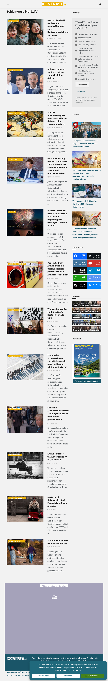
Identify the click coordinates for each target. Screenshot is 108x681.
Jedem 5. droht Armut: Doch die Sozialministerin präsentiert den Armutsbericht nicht (57, 269)
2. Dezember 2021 (55, 38)
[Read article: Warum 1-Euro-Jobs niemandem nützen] (25, 552)
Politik (12, 212)
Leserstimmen (15, 310)
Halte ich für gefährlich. (87, 45)
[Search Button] (100, 4)
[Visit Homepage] (54, 4)
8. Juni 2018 (53, 229)
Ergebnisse (81, 92)
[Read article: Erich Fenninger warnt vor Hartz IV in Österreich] (25, 465)
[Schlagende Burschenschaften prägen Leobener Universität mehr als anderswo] (86, 129)
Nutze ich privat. (84, 38)
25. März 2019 (53, 82)
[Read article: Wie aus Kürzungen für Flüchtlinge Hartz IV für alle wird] (25, 321)
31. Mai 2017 (53, 509)
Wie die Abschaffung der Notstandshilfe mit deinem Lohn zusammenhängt (57, 118)
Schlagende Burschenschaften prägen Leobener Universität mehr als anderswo (85, 144)
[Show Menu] (8, 4)
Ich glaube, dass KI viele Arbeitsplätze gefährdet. (88, 66)
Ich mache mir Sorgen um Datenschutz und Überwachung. (88, 58)
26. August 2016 (54, 547)
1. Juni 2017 (53, 463)
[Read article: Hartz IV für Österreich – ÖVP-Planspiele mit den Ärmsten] (25, 509)
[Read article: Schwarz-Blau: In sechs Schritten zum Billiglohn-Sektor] (25, 81)
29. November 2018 (55, 128)
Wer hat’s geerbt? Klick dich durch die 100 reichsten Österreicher (84, 204)
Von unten (14, 21)
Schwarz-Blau (15, 70)
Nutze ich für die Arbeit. (87, 34)
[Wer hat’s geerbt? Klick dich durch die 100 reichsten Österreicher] (86, 191)
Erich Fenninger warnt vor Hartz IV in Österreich (57, 457)
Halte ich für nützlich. (86, 41)
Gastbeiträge (15, 409)
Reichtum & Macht (17, 264)
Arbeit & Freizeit (16, 113)
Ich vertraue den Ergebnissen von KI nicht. (86, 50)
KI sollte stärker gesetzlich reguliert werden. (86, 73)
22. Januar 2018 (54, 371)
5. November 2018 (55, 177)
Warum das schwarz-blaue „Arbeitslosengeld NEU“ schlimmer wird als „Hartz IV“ (57, 361)
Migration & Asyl (16, 541)
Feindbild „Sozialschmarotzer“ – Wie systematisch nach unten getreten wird (58, 413)
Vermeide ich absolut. (87, 79)
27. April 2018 (53, 278)
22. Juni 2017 (53, 423)
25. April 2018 (53, 321)
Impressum (12, 672)
